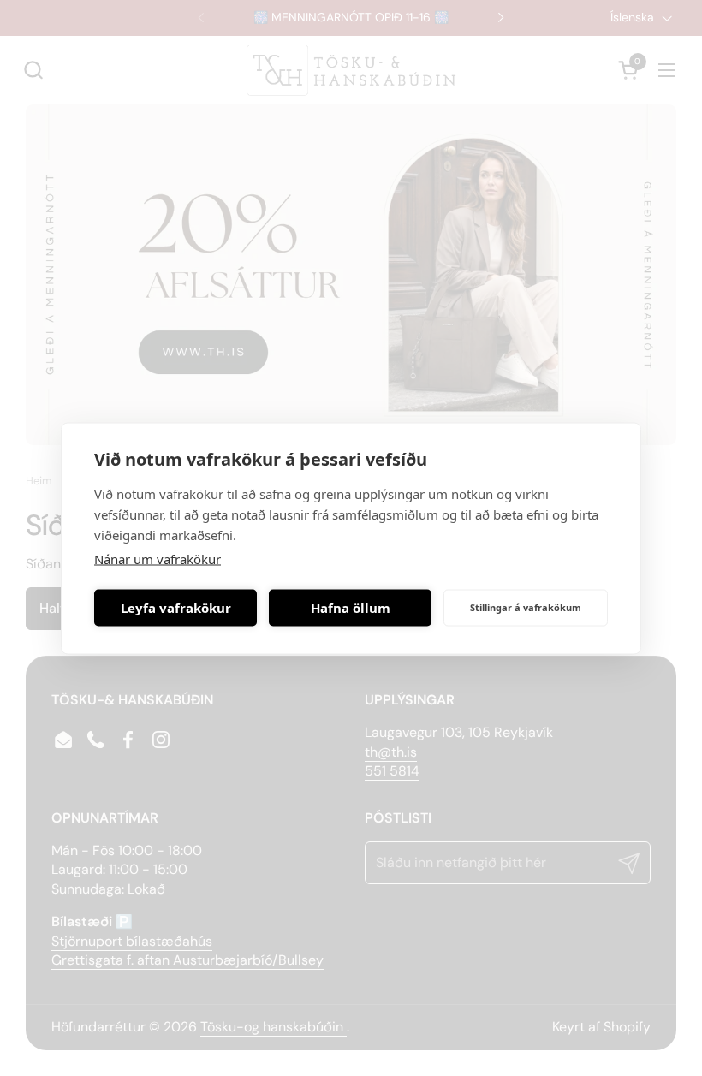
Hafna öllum (350, 607)
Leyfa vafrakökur (176, 607)
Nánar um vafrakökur (157, 558)
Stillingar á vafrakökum (525, 607)
